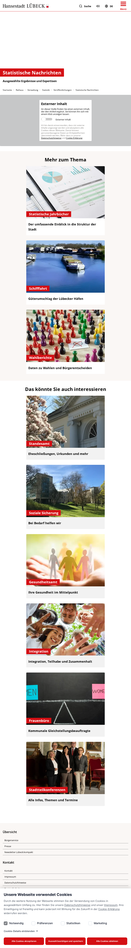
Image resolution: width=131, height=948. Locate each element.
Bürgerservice (11, 840)
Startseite (7, 90)
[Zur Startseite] (26, 6)
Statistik (46, 90)
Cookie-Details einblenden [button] (19, 931)
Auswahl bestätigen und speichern (65, 941)
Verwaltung (32, 90)
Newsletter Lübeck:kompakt (18, 852)
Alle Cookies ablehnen (107, 941)
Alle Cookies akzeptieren (24, 941)
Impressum (111, 905)
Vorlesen (98, 6)
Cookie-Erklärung (109, 909)
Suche (87, 6)
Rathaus (20, 90)
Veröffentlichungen (63, 90)
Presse (7, 846)
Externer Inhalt (63, 119)
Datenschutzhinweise (77, 905)
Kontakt (8, 870)
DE (111, 6)
